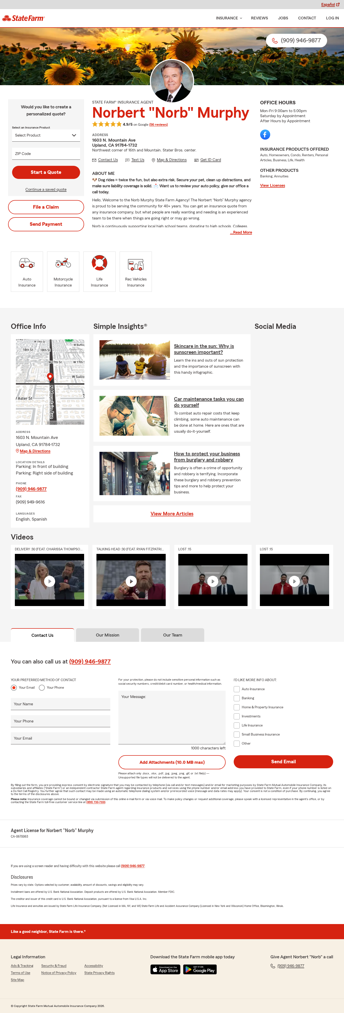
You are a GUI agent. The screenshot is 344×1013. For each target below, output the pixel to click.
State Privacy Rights (99, 973)
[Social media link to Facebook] (265, 135)
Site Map (17, 980)
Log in (332, 18)
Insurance (227, 18)
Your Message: (133, 697)
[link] (23, 18)
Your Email (27, 687)
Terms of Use (20, 973)
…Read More (241, 232)
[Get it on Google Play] (200, 969)
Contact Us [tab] (42, 635)
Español (328, 5)
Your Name (23, 704)
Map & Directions (35, 451)
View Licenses (272, 185)
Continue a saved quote (45, 189)
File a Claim (46, 207)
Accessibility (93, 966)
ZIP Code (23, 154)
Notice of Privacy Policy (58, 973)
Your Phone (55, 687)
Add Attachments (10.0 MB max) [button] (172, 762)
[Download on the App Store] (165, 969)
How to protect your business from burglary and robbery (207, 456)
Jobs (283, 18)
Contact (307, 18)
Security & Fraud (53, 966)
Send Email (283, 761)
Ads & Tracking (22, 966)
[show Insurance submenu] (240, 18)
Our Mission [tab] (107, 635)
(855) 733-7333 (95, 802)
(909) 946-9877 (31, 489)
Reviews (259, 18)
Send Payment (46, 224)
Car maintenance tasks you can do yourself (209, 402)
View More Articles (172, 513)
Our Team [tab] (172, 635)
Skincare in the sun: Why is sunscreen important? (204, 349)
